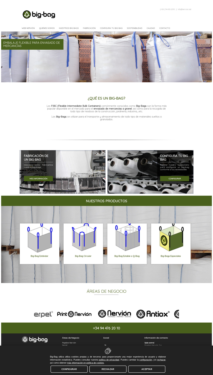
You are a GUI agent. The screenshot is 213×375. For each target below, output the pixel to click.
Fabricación (89, 28)
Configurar (175, 178)
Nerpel (64, 345)
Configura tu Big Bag (111, 28)
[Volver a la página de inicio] (35, 339)
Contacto (164, 28)
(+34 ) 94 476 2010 (167, 9)
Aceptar (146, 369)
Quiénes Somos (47, 28)
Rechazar (108, 369)
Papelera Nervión (69, 343)
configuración (145, 359)
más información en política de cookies (85, 363)
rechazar (161, 359)
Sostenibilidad (134, 28)
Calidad (151, 28)
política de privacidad (109, 359)
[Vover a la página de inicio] (45, 15)
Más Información (38, 178)
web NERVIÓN (28, 28)
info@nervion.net (184, 9)
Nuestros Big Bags (69, 28)
